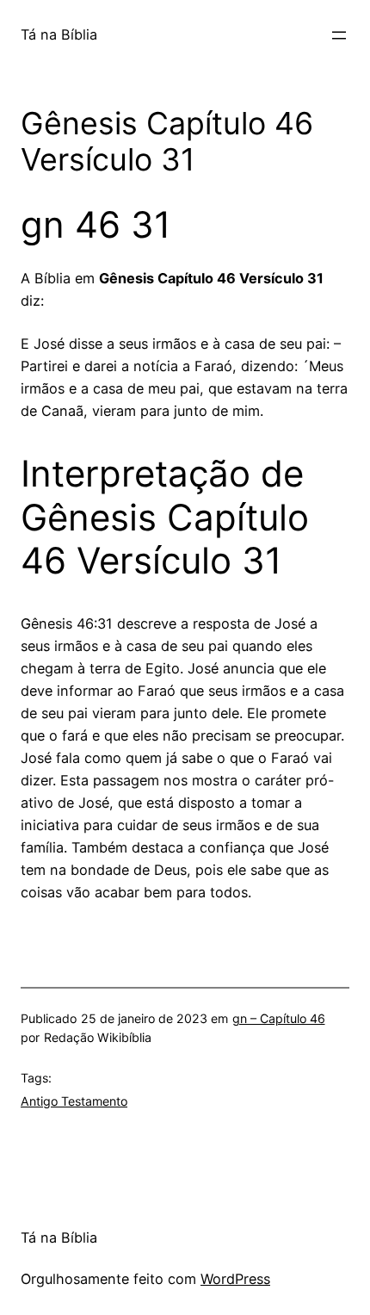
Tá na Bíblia (59, 34)
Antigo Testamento (74, 1101)
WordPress (235, 1278)
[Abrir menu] (339, 35)
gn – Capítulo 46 (278, 1018)
